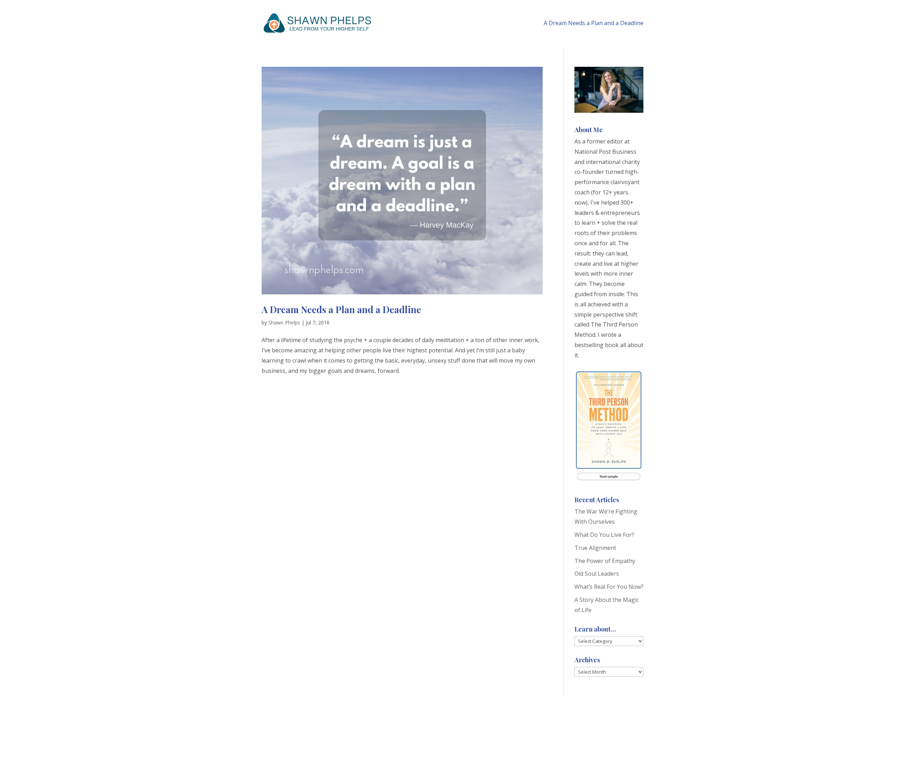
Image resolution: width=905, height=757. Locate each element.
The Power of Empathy (604, 561)
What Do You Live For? (604, 535)
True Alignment (595, 548)
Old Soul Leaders (596, 573)
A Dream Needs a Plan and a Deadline (593, 23)
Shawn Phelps (284, 322)
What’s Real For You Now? (608, 587)
